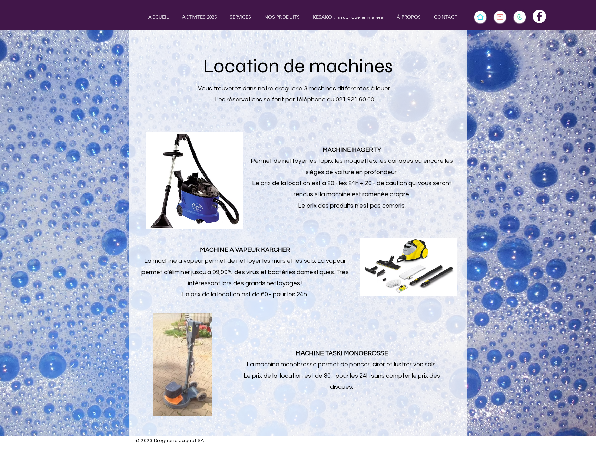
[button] (199, 17)
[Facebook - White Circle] (539, 16)
